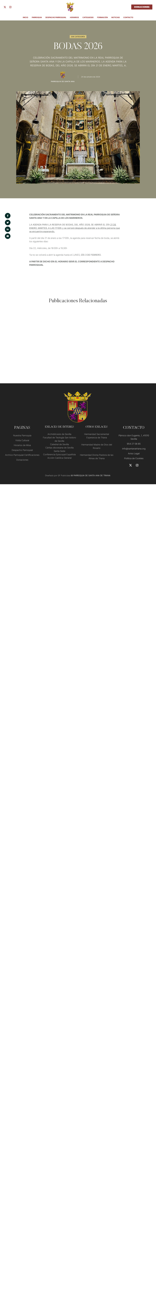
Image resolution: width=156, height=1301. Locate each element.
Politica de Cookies (133, 458)
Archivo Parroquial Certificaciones (22, 455)
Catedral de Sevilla (59, 444)
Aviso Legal (134, 453)
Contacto (128, 17)
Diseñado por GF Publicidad (58, 475)
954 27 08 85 (134, 443)
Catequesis (88, 17)
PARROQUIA (37, 17)
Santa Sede (59, 451)
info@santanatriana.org (134, 448)
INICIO (25, 17)
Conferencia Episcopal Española (59, 454)
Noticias (115, 17)
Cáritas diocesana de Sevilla (59, 447)
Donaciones (22, 460)
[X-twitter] (5, 7)
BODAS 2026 (78, 46)
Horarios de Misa (22, 445)
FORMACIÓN (102, 17)
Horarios (74, 17)
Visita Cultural (22, 440)
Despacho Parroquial (55, 17)
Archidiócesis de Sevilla (59, 434)
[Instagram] (10, 7)
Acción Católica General (59, 458)
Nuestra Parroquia (22, 435)
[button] (149, 1291)
